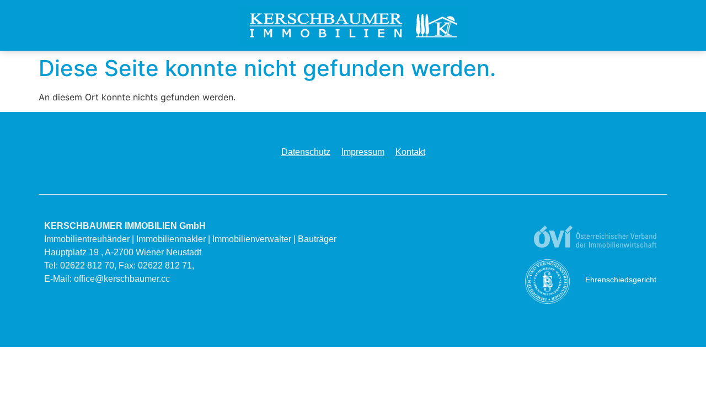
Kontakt (410, 152)
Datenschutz (305, 152)
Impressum (362, 152)
